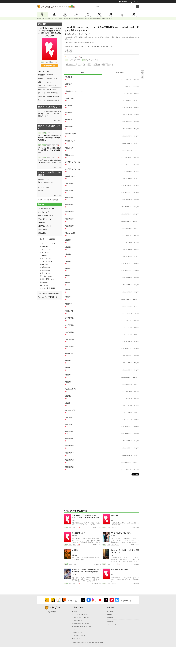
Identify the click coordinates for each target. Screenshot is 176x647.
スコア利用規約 (77, 620)
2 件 (89, 34)
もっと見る (58, 120)
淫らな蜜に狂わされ (78, 533)
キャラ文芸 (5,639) (46, 258)
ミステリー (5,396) (46, 249)
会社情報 (110, 611)
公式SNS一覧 (126, 601)
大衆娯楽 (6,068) (45, 270)
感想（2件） (120, 72)
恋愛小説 (48, 18)
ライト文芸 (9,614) (46, 261)
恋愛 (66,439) (44, 246)
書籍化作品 (42, 222)
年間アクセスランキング (46, 215)
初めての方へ (52, 612)
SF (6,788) (43, 255)
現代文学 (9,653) (45, 267)
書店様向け (111, 621)
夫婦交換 (75, 550)
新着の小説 (42, 233)
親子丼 (89, 64)
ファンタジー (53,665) (47, 243)
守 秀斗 (113, 535)
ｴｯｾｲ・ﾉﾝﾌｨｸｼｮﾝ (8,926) (47, 288)
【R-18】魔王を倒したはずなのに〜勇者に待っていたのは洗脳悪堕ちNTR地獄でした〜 (49, 138)
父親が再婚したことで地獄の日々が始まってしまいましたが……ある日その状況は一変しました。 (86, 517)
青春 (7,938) (44, 264)
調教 (103, 64)
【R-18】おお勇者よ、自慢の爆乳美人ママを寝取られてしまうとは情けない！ (49, 150)
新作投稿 (40, 190)
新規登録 (124, 1)
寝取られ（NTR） (71, 64)
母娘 (108, 64)
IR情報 (109, 614)
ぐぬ (112, 555)
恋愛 (84, 60)
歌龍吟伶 (74, 535)
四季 (73, 520)
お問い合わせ (76, 638)
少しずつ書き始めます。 (46, 182)
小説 (43, 18)
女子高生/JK (96, 64)
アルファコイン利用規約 (80, 614)
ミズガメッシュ (70, 34)
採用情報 (110, 617)
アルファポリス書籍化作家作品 (48, 293)
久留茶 (74, 574)
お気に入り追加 (50, 66)
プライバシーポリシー (79, 635)
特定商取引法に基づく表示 (80, 623)
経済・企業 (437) (45, 273)
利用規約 (75, 611)
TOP (38, 18)
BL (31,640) (44, 285)
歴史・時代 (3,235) (46, 276)
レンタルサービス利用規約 (80, 617)
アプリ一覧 (73, 601)
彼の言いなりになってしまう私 (121, 533)
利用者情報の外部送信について (82, 626)
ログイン (135, 1)
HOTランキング (43, 212)
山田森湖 (74, 555)
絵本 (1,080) (44, 282)
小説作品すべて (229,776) (46, 239)
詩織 (112, 520)
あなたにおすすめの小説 (46, 208)
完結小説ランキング (44, 219)
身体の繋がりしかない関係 (119, 569)
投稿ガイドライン (78, 632)
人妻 (84, 64)
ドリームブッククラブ (114, 624)
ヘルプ (74, 629)
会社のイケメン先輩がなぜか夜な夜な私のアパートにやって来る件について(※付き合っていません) (86, 572)
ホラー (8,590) (45, 252)
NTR (79, 64)
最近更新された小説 (44, 226)
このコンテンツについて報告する (49, 200)
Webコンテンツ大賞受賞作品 (47, 297)
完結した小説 (42, 229)
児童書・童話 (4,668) (47, 279)
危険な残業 (114, 515)
